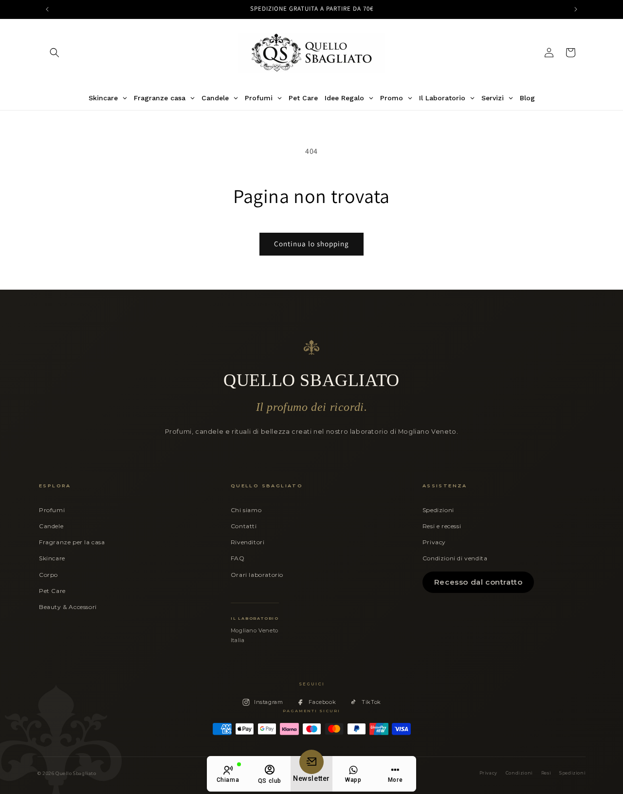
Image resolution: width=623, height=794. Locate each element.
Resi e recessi (441, 526)
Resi (546, 773)
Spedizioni (438, 510)
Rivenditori (248, 542)
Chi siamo (246, 510)
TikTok (371, 702)
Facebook (322, 702)
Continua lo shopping (311, 243)
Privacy (434, 542)
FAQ (238, 558)
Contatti (244, 526)
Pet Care (52, 590)
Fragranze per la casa (72, 542)
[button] (54, 52)
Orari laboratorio (257, 574)
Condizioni (519, 773)
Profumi (52, 510)
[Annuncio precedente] (47, 9)
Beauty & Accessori (68, 606)
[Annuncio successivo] (575, 9)
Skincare (52, 558)
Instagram (268, 702)
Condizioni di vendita (455, 558)
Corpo (48, 574)
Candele (51, 526)
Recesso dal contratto (478, 582)
